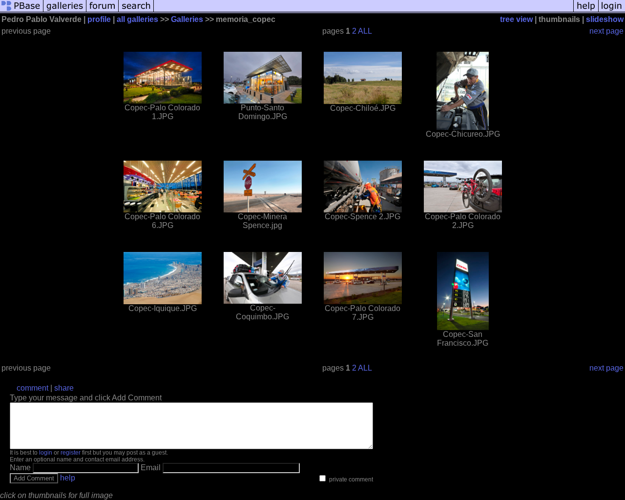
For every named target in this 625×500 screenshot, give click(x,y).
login (45, 452)
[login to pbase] (612, 11)
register (71, 452)
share (64, 388)
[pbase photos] (21, 11)
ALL (365, 31)
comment (32, 388)
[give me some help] (586, 11)
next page (606, 31)
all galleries (137, 19)
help (67, 478)
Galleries (187, 19)
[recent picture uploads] (64, 11)
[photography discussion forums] (102, 11)
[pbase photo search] (136, 11)
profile (99, 19)
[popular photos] (363, 11)
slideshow (605, 19)
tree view (516, 19)
